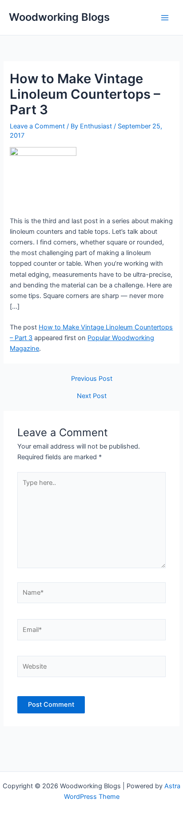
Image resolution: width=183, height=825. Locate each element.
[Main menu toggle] (164, 17)
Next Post (92, 396)
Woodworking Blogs (59, 17)
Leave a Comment (37, 126)
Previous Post (91, 379)
